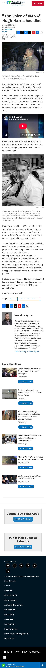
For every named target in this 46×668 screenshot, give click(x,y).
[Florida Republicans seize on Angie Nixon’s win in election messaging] (9, 372)
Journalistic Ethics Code (23, 513)
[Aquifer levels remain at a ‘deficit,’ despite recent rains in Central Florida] (9, 394)
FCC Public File (9, 624)
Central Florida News (29, 299)
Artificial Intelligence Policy (13, 605)
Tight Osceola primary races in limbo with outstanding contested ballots (30, 437)
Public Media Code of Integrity (23, 539)
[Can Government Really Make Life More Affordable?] (9, 479)
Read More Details (23, 547)
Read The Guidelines (23, 519)
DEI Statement (9, 610)
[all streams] (43, 665)
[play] (3, 665)
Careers (7, 586)
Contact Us (8, 590)
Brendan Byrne (7, 30)
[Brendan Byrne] (7, 318)
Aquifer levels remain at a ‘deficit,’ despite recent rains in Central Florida (30, 392)
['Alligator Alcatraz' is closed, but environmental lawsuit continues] (9, 460)
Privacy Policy (9, 614)
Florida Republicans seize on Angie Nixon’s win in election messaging (29, 371)
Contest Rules (9, 619)
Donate (39, 3)
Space (12, 299)
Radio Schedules (10, 581)
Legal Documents (10, 595)
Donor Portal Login (10, 629)
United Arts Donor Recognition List (16, 634)
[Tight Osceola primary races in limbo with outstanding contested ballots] (9, 439)
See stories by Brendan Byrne (27, 351)
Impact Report (9, 639)
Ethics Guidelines (10, 600)
